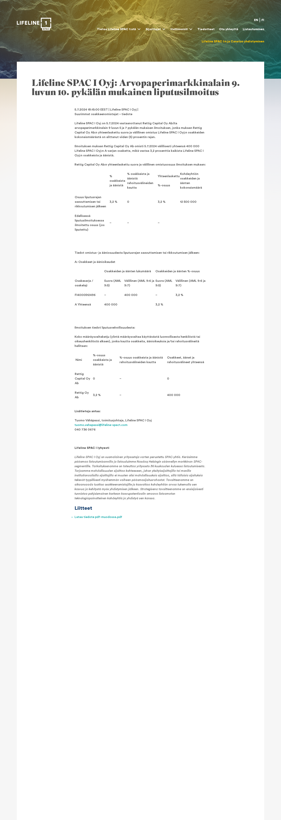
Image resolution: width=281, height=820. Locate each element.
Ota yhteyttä (228, 29)
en (256, 20)
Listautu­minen (253, 29)
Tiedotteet (205, 29)
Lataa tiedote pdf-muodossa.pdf (98, 517)
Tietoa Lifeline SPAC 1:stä (116, 29)
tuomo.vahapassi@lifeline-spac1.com (101, 425)
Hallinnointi (179, 29)
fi (263, 20)
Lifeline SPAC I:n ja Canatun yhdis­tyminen (233, 41)
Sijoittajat (153, 29)
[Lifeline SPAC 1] (34, 24)
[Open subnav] (139, 29)
